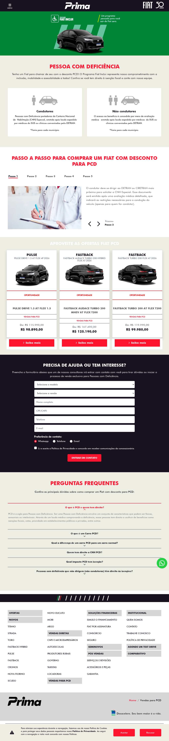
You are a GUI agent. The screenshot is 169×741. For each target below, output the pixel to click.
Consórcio (94, 633)
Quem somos (135, 619)
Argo (50, 626)
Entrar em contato (84, 457)
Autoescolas (55, 647)
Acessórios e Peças (98, 667)
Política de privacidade (141, 640)
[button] (90, 223)
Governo (53, 660)
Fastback (13, 660)
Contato (132, 626)
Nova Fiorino (16, 674)
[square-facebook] (12, 713)
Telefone (61, 441)
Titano (12, 626)
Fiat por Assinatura (99, 626)
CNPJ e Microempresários (62, 640)
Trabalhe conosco (138, 633)
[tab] (17, 175)
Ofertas (14, 613)
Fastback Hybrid (17, 647)
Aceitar (124, 732)
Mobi (50, 619)
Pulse (11, 653)
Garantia (92, 674)
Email (77, 441)
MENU (9, 8)
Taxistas (52, 667)
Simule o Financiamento (102, 619)
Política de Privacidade (63, 448)
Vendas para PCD (60, 680)
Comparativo (137, 653)
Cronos (13, 667)
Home (132, 700)
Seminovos (95, 647)
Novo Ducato (56, 613)
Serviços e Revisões (99, 660)
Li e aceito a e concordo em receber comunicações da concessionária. (86, 448)
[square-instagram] (20, 713)
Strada (12, 633)
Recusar (150, 732)
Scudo (12, 680)
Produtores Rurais (58, 653)
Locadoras (54, 674)
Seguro (91, 640)
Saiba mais (33, 342)
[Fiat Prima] (77, 5)
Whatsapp (43, 441)
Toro (11, 640)
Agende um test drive (142, 647)
